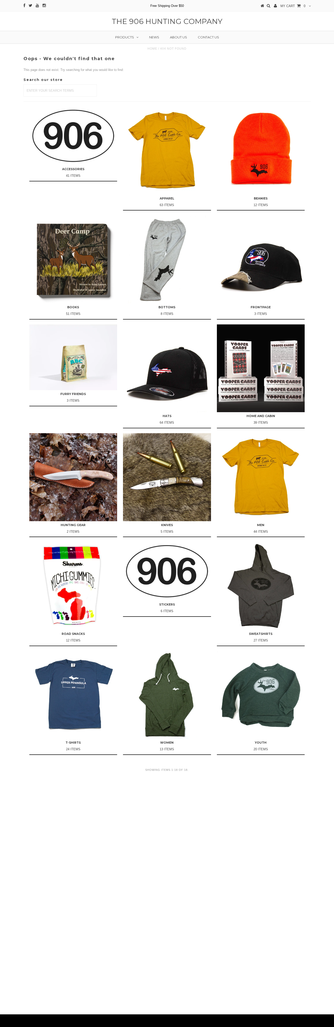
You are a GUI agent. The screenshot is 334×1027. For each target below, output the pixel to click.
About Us (178, 37)
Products (124, 37)
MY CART (292, 6)
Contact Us (208, 37)
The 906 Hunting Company (167, 21)
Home (152, 48)
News (154, 37)
